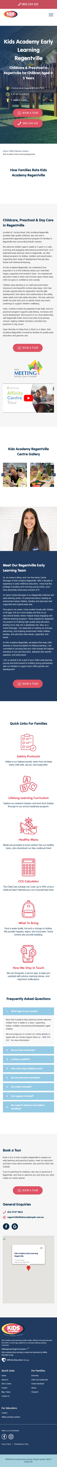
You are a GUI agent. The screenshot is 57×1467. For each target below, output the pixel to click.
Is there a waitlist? (20, 1059)
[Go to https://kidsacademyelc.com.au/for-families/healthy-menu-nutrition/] (28, 833)
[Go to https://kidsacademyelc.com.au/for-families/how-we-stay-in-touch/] (28, 963)
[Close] (41, 1248)
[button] (2, 474)
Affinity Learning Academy (11, 1417)
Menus (33, 1388)
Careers (4, 1388)
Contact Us (5, 1396)
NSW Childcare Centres (19, 151)
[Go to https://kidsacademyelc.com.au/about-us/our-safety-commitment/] (28, 750)
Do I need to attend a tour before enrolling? (27, 1107)
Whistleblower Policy (21, 1444)
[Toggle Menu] (51, 14)
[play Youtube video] (28, 398)
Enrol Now (35, 1376)
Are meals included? (21, 1086)
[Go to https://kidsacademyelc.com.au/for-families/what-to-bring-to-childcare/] (28, 918)
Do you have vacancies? (23, 1050)
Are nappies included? (22, 1096)
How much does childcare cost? (27, 1068)
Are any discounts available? (25, 1077)
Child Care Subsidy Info (39, 1380)
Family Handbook (37, 1384)
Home (5, 151)
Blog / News (6, 1392)
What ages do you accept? (24, 1011)
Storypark (34, 1392)
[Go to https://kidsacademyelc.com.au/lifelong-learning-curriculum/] (28, 791)
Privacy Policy (6, 1444)
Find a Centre (6, 1384)
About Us (5, 1380)
